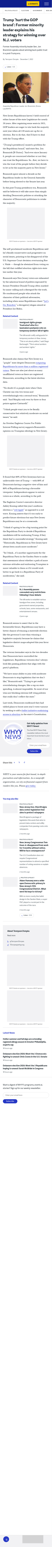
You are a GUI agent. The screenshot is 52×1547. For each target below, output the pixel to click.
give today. (31, 785)
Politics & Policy (11, 10)
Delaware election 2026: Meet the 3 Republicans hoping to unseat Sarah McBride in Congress (25, 1067)
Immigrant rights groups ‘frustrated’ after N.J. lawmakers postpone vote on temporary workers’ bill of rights (34, 326)
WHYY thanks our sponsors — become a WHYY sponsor (25, 241)
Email (24, 762)
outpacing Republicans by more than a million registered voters (25, 366)
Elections (25, 10)
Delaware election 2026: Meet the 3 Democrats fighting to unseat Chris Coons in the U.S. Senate (25, 1055)
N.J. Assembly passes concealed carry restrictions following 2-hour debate (32, 592)
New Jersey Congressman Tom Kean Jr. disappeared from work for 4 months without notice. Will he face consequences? (34, 846)
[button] (6, 1539)
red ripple (19, 510)
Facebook (14, 762)
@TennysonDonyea (17, 941)
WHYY (9, 4)
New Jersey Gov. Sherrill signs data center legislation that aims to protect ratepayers (33, 809)
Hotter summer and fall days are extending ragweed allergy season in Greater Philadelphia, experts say (24, 1041)
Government (37, 10)
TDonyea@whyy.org (17, 945)
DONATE (34, 3)
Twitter (19, 762)
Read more (11, 935)
